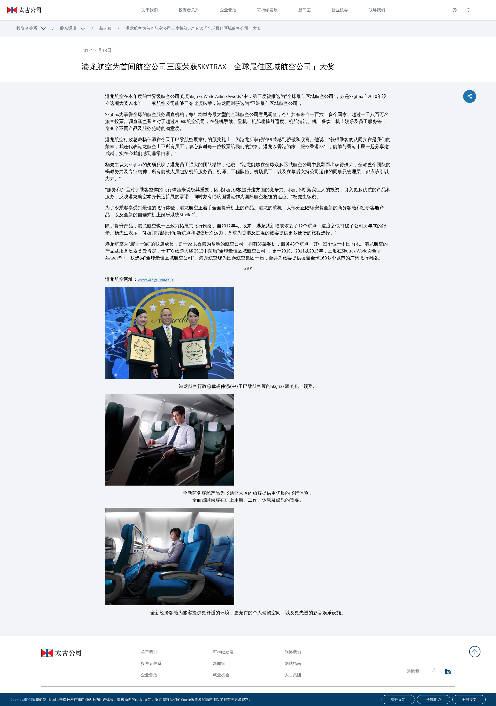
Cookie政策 (189, 699)
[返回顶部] (474, 651)
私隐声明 (209, 699)
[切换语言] (454, 10)
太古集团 (293, 674)
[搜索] (468, 10)
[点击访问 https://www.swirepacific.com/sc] (20, 10)
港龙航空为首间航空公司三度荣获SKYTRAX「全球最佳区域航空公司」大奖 (193, 28)
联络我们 (377, 9)
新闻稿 (105, 28)
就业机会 (339, 9)
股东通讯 (68, 28)
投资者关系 (189, 9)
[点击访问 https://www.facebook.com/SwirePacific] (433, 671)
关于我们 (149, 9)
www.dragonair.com (156, 279)
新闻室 (304, 9)
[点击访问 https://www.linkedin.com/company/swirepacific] (448, 671)
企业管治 (228, 9)
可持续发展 (267, 9)
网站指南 (293, 663)
